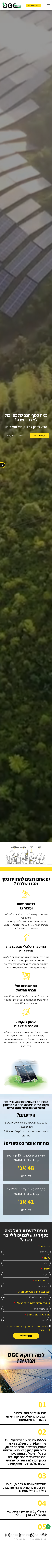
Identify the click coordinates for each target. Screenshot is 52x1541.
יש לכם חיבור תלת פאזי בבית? (33, 1303)
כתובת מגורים (43, 1280)
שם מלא (45, 1246)
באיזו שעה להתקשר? (38, 1314)
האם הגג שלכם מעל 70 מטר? (34, 1291)
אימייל (47, 1269)
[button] (48, 5)
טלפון (47, 1257)
